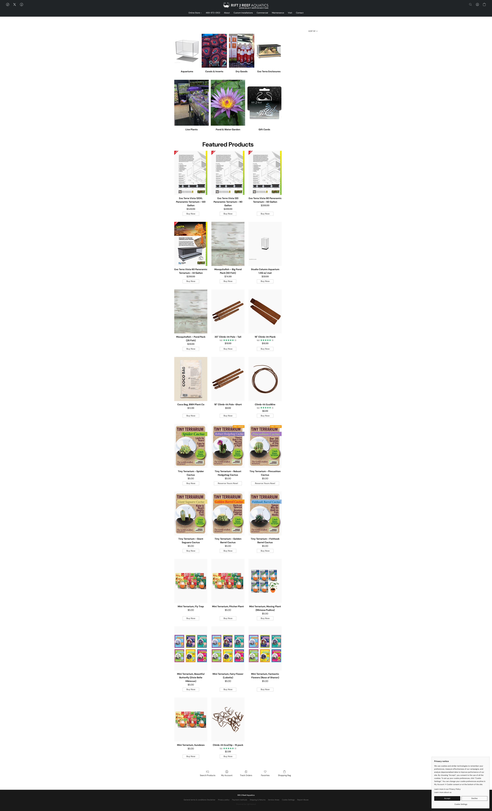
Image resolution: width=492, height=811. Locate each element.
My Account (226, 775)
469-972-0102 (213, 12)
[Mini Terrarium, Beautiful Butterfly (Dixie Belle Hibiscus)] (190, 648)
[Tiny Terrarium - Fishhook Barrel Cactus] (265, 513)
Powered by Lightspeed (246, 804)
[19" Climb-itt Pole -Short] (227, 379)
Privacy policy (223, 800)
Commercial (262, 12)
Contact (300, 12)
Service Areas (273, 800)
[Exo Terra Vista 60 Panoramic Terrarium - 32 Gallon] (190, 244)
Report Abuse (303, 800)
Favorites (265, 775)
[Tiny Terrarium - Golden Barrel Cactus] (227, 513)
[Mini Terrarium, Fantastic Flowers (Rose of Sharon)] (265, 648)
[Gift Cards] (264, 103)
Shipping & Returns (257, 800)
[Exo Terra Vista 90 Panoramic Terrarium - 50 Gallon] (265, 173)
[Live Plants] (191, 103)
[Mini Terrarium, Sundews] (190, 720)
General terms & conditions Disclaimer (199, 800)
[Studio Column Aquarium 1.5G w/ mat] (265, 244)
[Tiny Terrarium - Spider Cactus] (190, 446)
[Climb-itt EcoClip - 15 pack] (227, 720)
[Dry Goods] (241, 50)
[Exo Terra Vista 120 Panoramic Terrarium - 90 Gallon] (227, 173)
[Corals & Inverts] (214, 50)
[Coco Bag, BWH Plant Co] (190, 379)
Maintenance (278, 12)
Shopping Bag (284, 775)
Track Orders (246, 775)
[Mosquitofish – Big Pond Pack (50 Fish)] (227, 244)
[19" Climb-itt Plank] (265, 311)
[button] (246, 6)
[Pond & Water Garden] (228, 103)
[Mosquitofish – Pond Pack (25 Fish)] (190, 311)
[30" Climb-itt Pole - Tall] (227, 311)
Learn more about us (442, 792)
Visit (290, 12)
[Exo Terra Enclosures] (269, 50)
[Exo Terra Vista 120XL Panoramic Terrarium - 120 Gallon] (190, 173)
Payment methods (239, 800)
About (227, 12)
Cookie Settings (288, 800)
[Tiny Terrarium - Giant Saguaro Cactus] (190, 513)
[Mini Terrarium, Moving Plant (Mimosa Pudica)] (265, 581)
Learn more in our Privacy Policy (447, 789)
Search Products (207, 775)
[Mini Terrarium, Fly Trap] (190, 581)
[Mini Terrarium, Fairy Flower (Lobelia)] (227, 648)
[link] (460, 803)
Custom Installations (243, 12)
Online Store (194, 12)
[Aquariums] (186, 50)
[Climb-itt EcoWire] (265, 379)
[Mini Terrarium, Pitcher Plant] (227, 581)
